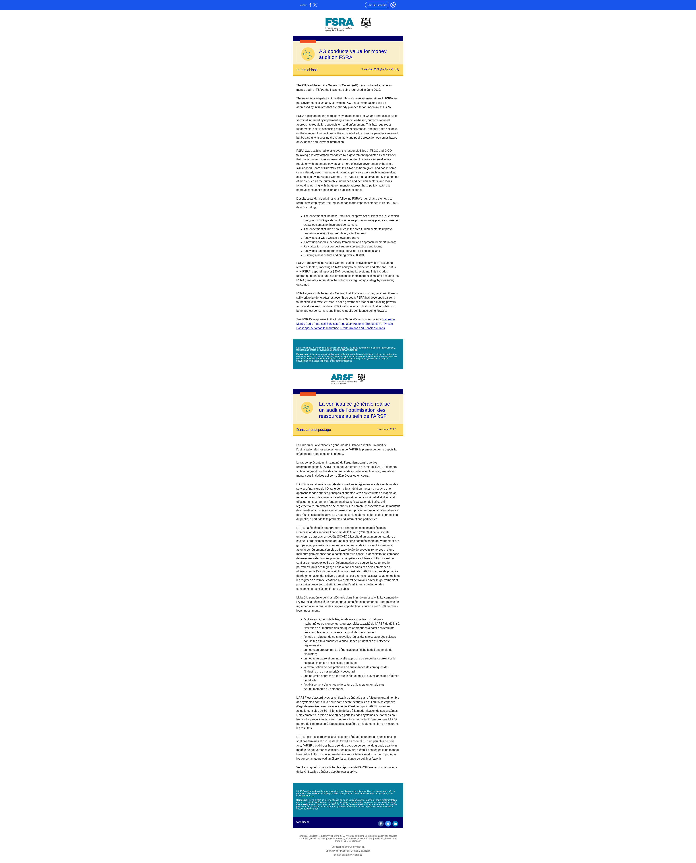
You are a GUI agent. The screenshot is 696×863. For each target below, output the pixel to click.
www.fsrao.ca (350, 350)
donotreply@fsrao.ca (352, 855)
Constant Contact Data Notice (355, 851)
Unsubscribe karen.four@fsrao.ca (348, 847)
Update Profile (333, 851)
